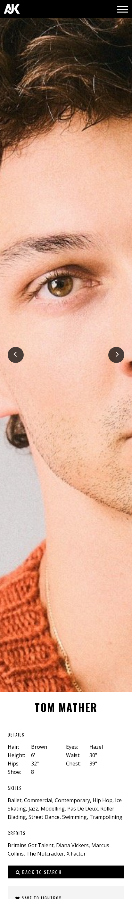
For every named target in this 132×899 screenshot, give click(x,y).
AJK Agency (12, 9)
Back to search (41, 871)
